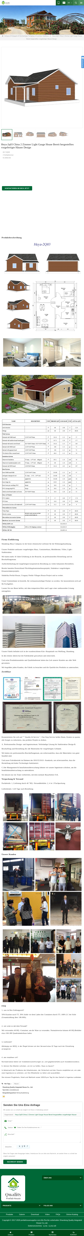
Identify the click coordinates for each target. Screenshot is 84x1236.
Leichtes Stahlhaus (43, 36)
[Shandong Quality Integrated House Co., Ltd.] (6, 3)
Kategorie (15, 36)
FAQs (58, 1214)
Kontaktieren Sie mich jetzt (17, 188)
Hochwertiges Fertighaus (27, 36)
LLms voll (52, 1226)
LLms (45, 1226)
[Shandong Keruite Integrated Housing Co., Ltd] (13, 1188)
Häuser (16, 1084)
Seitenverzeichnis (35, 1226)
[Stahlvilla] (42, 20)
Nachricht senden (15, 1162)
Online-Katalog (72, 1214)
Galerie (22, 1214)
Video (47, 1214)
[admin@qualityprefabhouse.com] (4, 1096)
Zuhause (7, 36)
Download (35, 1214)
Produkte (9, 1214)
